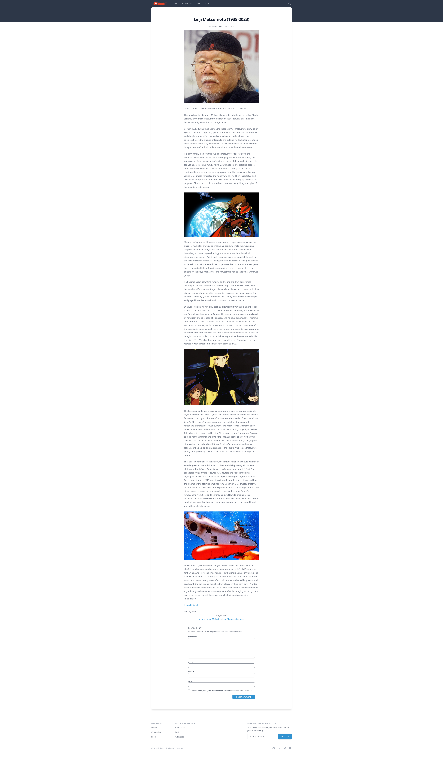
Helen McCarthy (191, 605)
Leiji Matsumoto (230, 619)
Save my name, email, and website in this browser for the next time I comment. (222, 691)
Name (191, 662)
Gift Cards (179, 737)
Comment (192, 637)
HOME (175, 4)
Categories (156, 732)
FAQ (177, 732)
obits (241, 619)
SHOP (207, 4)
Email (191, 672)
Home (154, 727)
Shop (153, 737)
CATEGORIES (187, 4)
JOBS (198, 4)
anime (202, 619)
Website (191, 681)
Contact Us (180, 727)
